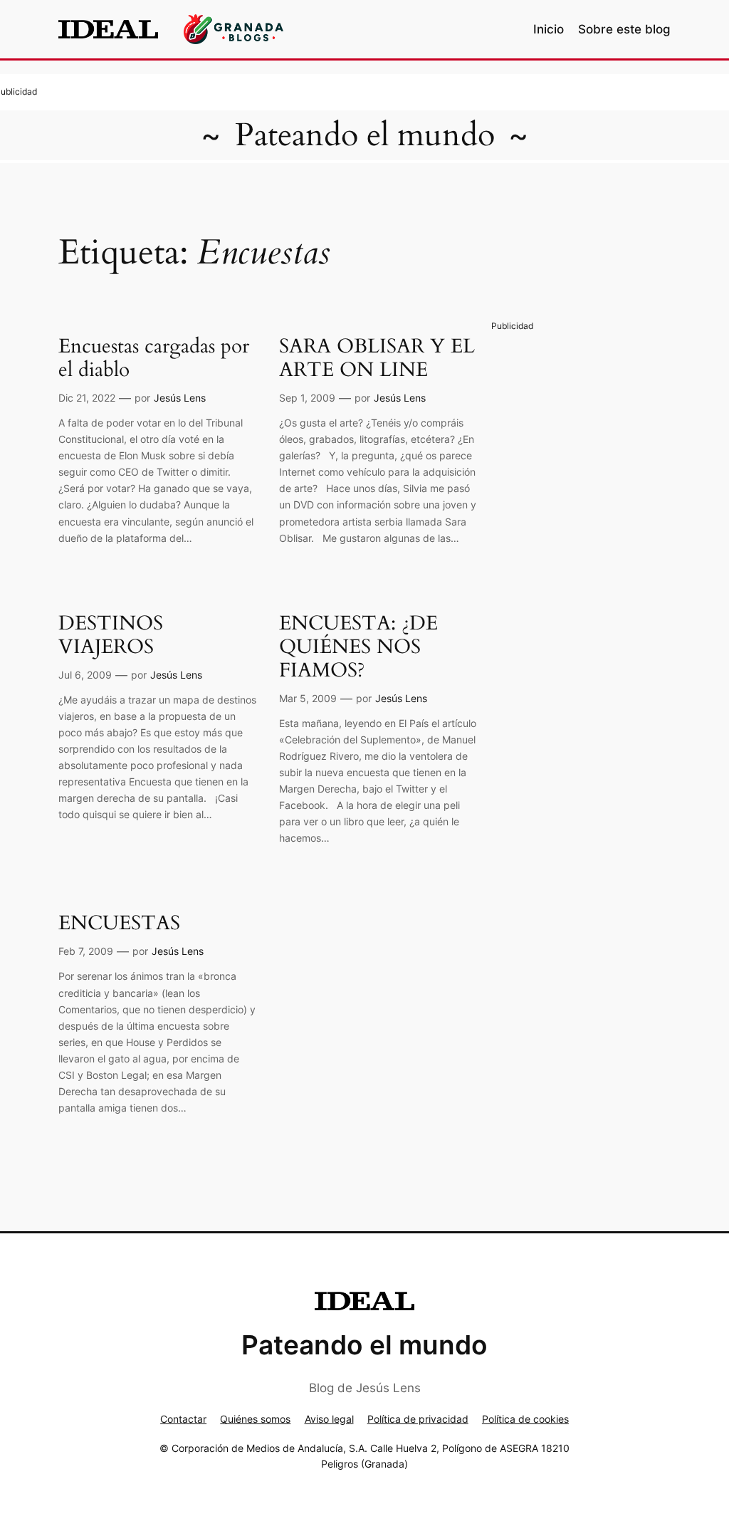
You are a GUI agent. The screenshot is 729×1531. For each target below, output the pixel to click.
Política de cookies (525, 1419)
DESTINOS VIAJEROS (110, 635)
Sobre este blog (624, 29)
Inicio (548, 29)
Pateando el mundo (365, 135)
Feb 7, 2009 (85, 951)
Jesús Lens (180, 398)
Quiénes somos (255, 1419)
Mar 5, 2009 (308, 698)
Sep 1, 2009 (307, 398)
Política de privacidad (417, 1419)
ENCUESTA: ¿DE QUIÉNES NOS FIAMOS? (358, 647)
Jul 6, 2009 (85, 675)
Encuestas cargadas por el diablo (153, 358)
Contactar (183, 1419)
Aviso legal (329, 1419)
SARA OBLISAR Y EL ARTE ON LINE (377, 358)
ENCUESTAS (119, 923)
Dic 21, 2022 (86, 398)
